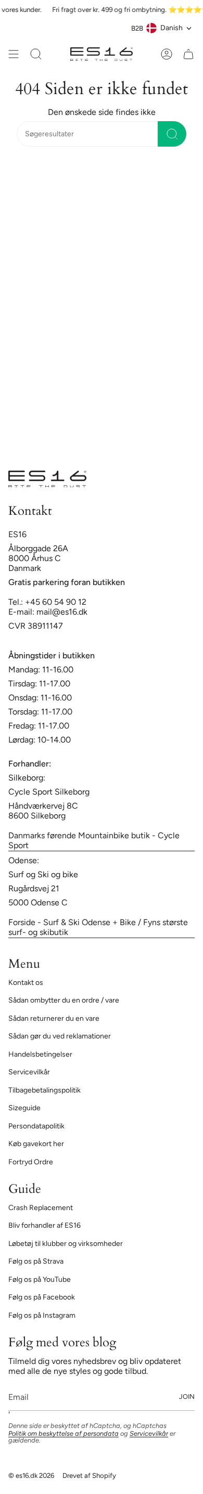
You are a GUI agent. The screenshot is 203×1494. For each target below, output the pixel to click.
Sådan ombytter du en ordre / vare (63, 1000)
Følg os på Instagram (41, 1315)
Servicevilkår (29, 1072)
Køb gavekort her (36, 1143)
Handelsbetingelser (40, 1054)
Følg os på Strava (36, 1261)
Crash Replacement (40, 1207)
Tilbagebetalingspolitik (44, 1090)
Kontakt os (25, 982)
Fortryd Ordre (30, 1162)
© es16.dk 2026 (31, 1475)
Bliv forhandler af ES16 (44, 1225)
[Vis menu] (13, 54)
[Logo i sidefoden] (47, 479)
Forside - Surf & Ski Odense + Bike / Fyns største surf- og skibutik (98, 927)
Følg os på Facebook (41, 1297)
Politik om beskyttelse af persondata (63, 1433)
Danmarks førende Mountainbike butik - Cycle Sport (94, 840)
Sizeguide (24, 1107)
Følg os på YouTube (39, 1279)
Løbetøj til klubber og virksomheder (65, 1243)
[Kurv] (188, 54)
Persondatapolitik (36, 1126)
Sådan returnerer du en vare (53, 1018)
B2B (137, 28)
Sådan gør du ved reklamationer (59, 1036)
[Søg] (172, 134)
